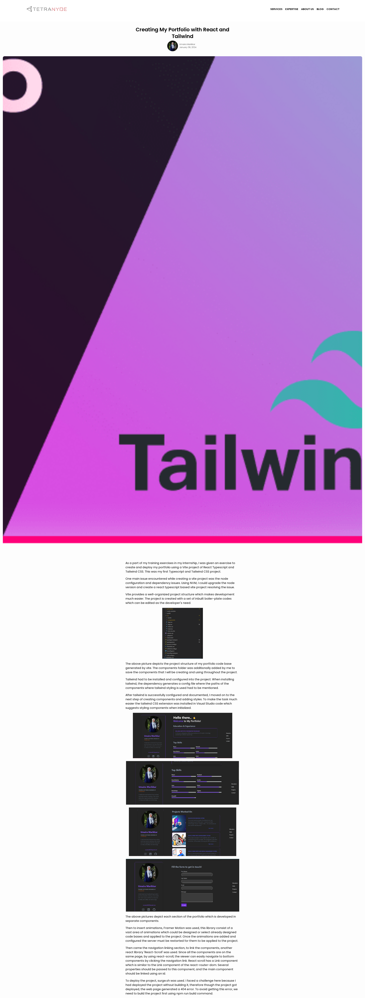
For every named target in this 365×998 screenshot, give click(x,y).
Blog (320, 9)
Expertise (291, 9)
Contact (333, 9)
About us (307, 9)
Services (276, 9)
